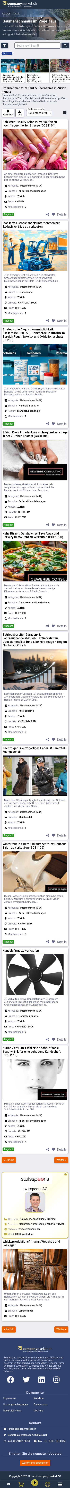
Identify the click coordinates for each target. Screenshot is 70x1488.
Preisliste (39, 1398)
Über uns (38, 1410)
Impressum (9, 1398)
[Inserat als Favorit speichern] (53, 214)
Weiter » (61, 1160)
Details (62, 214)
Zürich (16, 13)
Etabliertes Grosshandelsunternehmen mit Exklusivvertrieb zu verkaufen (31, 224)
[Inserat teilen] (47, 214)
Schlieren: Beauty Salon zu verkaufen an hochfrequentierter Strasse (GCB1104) (30, 123)
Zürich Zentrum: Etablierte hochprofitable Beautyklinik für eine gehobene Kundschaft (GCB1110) (32, 1051)
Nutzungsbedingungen (15, 1404)
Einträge (6, 13)
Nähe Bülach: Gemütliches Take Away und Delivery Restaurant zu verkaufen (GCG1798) (33, 535)
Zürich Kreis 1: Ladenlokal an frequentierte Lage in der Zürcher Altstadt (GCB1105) (35, 434)
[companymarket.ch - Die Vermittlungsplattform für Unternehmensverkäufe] (20, 4)
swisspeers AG (35, 1189)
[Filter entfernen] (10, 53)
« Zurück (9, 1160)
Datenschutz (41, 1404)
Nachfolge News (12, 1410)
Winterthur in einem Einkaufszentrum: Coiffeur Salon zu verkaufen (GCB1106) (34, 845)
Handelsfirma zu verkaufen (21, 950)
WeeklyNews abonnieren (35, 1462)
